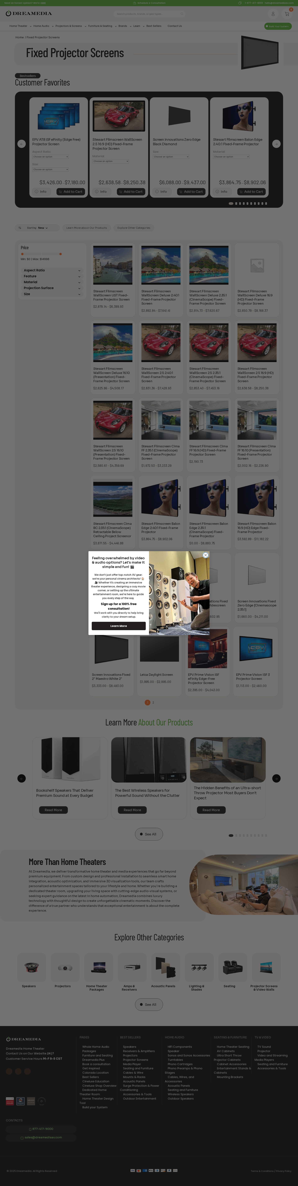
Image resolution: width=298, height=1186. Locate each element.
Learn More (119, 626)
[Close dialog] (205, 555)
